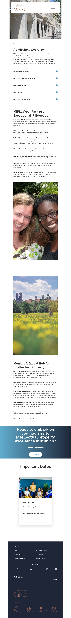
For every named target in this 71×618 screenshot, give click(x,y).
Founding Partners (19, 558)
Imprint (31, 579)
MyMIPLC (16, 550)
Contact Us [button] (35, 454)
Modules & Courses (41, 550)
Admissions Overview (33, 43)
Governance (39, 554)
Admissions (21, 43)
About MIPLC (18, 554)
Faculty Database (19, 569)
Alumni (16, 573)
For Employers (18, 577)
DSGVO (55, 579)
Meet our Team (40, 558)
